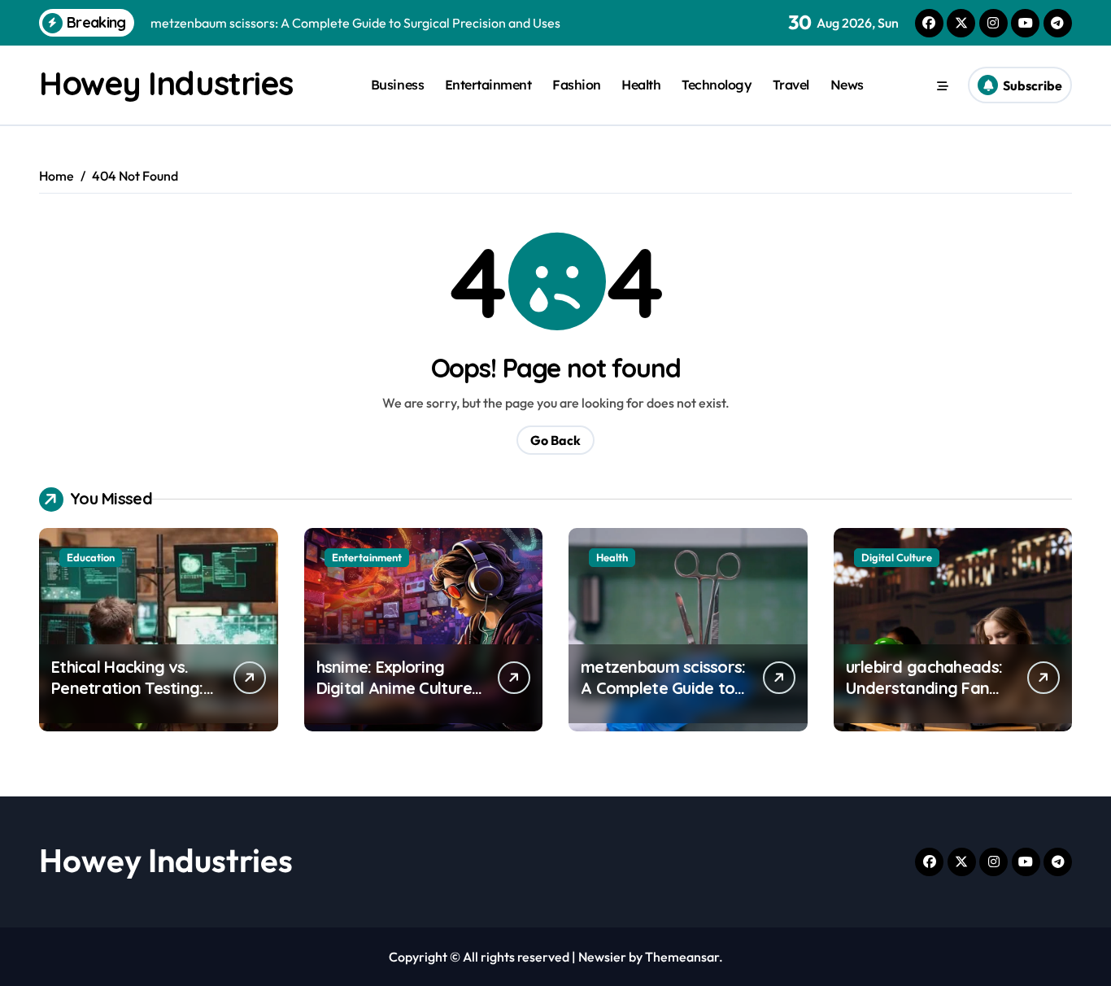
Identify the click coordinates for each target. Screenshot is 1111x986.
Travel (791, 84)
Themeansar (682, 957)
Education (91, 557)
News (847, 84)
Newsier (602, 957)
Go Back (555, 440)
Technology (717, 84)
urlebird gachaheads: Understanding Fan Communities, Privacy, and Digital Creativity (927, 698)
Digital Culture (896, 557)
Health (640, 84)
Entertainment (488, 84)
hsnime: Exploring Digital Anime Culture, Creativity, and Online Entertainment (396, 698)
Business (397, 84)
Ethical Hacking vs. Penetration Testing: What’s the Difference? (127, 698)
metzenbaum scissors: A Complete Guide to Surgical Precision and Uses (663, 698)
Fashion (576, 84)
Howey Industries (166, 83)
